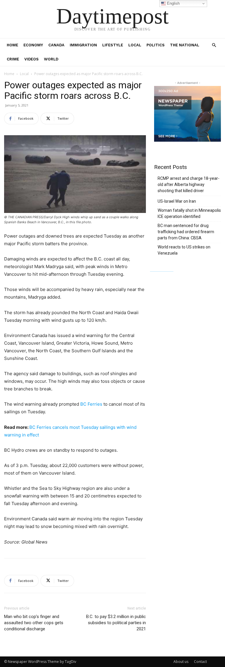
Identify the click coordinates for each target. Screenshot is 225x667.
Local (134, 45)
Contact (200, 661)
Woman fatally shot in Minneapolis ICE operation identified (189, 213)
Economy (33, 45)
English (173, 3)
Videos (31, 59)
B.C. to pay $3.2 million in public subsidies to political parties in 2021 (116, 623)
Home (12, 45)
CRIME (13, 59)
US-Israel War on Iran (177, 201)
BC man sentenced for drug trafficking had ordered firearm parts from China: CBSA (186, 231)
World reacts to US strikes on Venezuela (184, 250)
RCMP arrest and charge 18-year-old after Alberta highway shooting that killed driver (188, 184)
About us (180, 661)
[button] (214, 45)
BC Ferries (91, 404)
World (51, 59)
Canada (56, 45)
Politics (155, 45)
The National (184, 45)
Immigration (83, 45)
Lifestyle (112, 45)
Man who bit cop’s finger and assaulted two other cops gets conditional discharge (33, 623)
